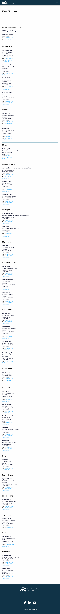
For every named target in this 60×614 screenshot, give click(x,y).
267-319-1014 (8, 489)
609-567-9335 (8, 337)
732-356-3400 (9, 348)
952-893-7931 (9, 254)
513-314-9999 (9, 468)
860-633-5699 (8, 103)
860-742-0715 (8, 60)
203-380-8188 (9, 86)
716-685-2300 (9, 447)
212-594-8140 (9, 434)
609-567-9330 (9, 335)
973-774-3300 (9, 320)
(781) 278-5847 (10, 527)
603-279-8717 (8, 275)
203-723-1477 (9, 73)
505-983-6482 (8, 380)
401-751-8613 (8, 508)
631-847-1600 (9, 400)
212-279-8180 (8, 436)
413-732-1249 (8, 203)
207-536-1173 (8, 157)
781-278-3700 (9, 38)
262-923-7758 (8, 564)
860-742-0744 (9, 58)
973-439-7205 (8, 322)
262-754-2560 (9, 562)
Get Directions (5, 41)
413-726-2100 (9, 201)
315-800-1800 (9, 423)
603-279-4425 (9, 273)
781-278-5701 (8, 39)
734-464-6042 (8, 235)
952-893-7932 (8, 256)
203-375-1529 (8, 88)
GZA (10, 3)
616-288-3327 (8, 222)
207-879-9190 (9, 156)
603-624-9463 (8, 303)
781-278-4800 (9, 188)
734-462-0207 (9, 233)
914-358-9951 (9, 411)
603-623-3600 (9, 301)
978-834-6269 (8, 190)
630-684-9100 (9, 122)
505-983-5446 (9, 379)
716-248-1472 (8, 449)
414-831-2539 (9, 577)
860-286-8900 (9, 101)
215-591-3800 (9, 487)
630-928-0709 (8, 123)
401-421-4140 (9, 506)
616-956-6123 (9, 220)
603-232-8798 (9, 288)
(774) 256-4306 (10, 545)
